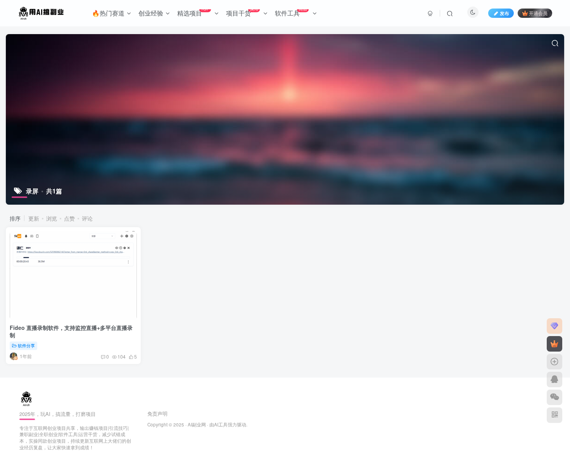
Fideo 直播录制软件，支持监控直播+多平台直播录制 (71, 331)
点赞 (69, 218)
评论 (87, 218)
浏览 (51, 218)
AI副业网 (197, 424)
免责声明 (157, 413)
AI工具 (221, 424)
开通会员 (538, 13)
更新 (33, 218)
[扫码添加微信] (554, 397)
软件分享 (26, 345)
